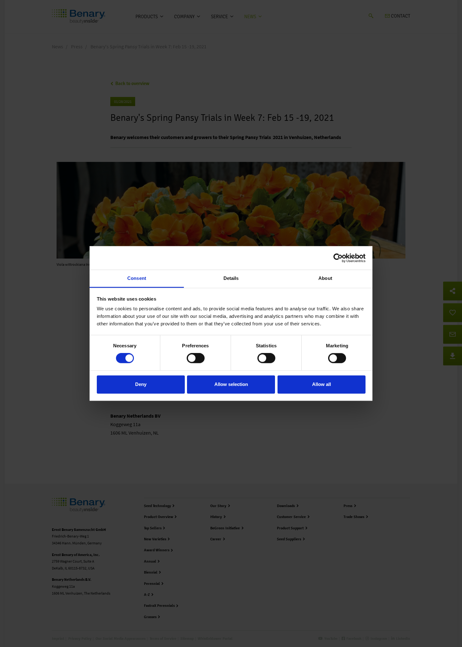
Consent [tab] (136, 278)
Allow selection (231, 384)
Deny (140, 384)
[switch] (196, 358)
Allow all (321, 384)
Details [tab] (231, 278)
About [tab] (325, 278)
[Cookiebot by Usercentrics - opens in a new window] (338, 258)
